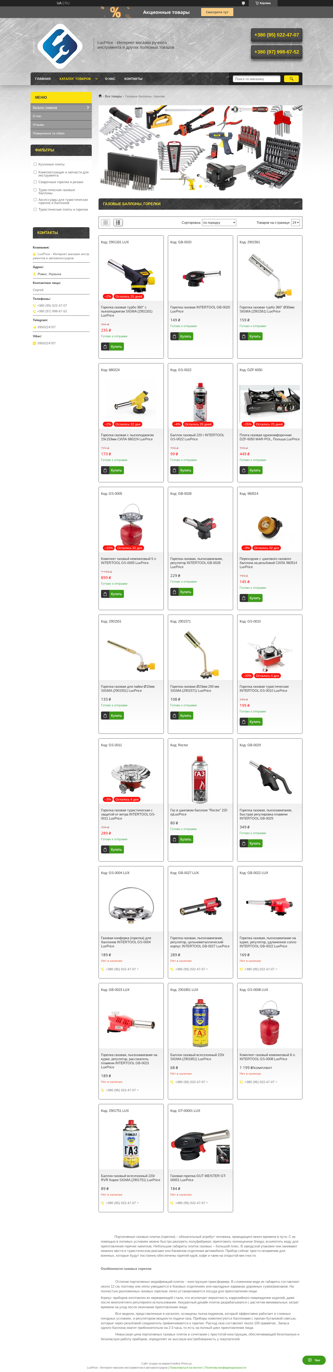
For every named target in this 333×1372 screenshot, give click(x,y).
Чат (317, 1360)
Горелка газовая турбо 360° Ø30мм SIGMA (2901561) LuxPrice (267, 309)
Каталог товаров (75, 79)
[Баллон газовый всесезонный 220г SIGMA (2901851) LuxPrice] (200, 1023)
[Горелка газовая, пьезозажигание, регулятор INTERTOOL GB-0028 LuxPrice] (200, 527)
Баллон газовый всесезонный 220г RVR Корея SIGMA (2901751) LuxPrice (130, 1178)
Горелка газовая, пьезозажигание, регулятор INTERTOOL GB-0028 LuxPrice (196, 563)
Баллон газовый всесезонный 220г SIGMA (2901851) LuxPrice (197, 1057)
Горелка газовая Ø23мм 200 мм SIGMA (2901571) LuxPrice (194, 688)
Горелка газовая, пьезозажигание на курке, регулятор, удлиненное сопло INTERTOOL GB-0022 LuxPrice (268, 942)
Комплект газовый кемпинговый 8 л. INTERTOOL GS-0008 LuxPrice (268, 1057)
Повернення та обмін (49, 133)
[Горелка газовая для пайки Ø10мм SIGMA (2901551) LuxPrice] (131, 655)
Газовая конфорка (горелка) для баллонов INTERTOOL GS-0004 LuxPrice (126, 942)
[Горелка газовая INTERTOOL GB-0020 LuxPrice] (200, 276)
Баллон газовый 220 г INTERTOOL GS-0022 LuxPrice (197, 437)
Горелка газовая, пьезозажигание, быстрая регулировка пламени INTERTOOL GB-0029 (266, 814)
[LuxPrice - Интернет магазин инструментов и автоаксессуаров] (60, 45)
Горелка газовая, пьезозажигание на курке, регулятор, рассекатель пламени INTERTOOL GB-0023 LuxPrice (129, 1061)
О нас (110, 79)
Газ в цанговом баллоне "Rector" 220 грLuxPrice (198, 812)
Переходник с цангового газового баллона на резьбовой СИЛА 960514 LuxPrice (268, 563)
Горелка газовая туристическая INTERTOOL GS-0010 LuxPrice (264, 688)
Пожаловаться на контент (186, 1367)
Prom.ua (186, 1363)
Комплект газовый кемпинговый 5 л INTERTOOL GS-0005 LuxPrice (128, 561)
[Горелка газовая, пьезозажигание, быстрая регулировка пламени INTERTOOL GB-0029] (270, 779)
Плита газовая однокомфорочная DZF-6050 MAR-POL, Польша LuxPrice (270, 437)
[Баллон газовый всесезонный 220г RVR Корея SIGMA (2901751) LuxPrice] (131, 1144)
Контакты (133, 79)
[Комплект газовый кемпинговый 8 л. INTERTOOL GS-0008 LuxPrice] (270, 1023)
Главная (43, 79)
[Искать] (291, 78)
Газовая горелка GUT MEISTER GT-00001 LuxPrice (198, 1178)
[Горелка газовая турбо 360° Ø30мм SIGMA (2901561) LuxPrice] (270, 276)
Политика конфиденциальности (225, 1367)
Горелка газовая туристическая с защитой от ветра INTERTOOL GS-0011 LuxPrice (128, 814)
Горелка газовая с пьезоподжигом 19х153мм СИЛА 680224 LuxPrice (127, 437)
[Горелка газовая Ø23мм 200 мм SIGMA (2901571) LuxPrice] (200, 655)
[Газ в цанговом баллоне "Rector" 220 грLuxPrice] (200, 779)
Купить (116, 346)
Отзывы (38, 124)
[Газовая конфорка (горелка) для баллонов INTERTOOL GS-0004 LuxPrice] (131, 906)
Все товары (113, 96)
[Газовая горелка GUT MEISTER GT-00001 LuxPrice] (200, 1144)
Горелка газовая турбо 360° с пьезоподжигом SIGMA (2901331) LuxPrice (126, 311)
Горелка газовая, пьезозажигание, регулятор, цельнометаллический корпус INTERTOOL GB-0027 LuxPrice (199, 942)
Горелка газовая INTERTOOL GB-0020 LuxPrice (200, 309)
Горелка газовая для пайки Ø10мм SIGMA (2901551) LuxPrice (127, 688)
